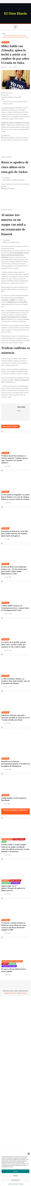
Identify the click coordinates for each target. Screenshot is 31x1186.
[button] (28, 1153)
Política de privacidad (13, 1183)
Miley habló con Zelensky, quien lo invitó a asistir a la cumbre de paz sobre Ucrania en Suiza (15, 36)
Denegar (15, 1175)
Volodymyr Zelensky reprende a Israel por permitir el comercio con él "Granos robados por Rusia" (15, 717)
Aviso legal (21, 1183)
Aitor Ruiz (3, 67)
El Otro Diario (15, 13)
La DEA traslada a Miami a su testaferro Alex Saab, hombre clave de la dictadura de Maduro (15, 681)
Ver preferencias (15, 1180)
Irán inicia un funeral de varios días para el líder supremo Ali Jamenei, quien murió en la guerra (14, 533)
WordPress (8, 993)
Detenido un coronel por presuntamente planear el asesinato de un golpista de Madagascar (15, 763)
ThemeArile (23, 993)
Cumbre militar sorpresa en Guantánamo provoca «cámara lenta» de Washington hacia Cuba (15, 608)
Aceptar (16, 1171)
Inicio (3, 33)
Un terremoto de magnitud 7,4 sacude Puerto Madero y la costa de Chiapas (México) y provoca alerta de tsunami (15, 497)
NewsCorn (15, 993)
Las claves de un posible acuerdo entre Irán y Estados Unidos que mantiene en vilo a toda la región (13, 644)
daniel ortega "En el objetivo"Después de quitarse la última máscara (13, 888)
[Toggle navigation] (15, 26)
